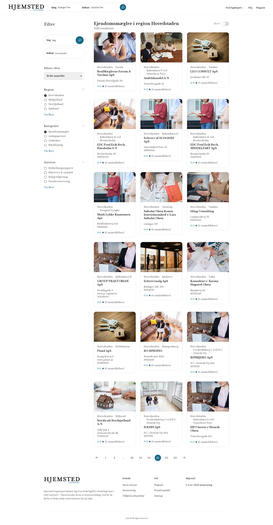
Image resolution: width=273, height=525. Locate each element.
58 (131, 457)
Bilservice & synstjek (61, 172)
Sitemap (158, 496)
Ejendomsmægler (59, 131)
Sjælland (54, 108)
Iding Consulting (202, 211)
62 (166, 457)
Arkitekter (55, 140)
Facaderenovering (59, 181)
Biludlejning (56, 145)
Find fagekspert (234, 7)
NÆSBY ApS (152, 427)
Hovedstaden (56, 95)
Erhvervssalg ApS (156, 281)
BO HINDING (153, 350)
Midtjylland (55, 99)
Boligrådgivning (58, 176)
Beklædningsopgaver (61, 168)
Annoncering (129, 490)
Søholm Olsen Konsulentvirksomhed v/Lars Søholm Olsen (160, 215)
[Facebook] (188, 494)
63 (175, 457)
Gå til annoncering (203, 485)
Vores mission (130, 485)
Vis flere (49, 114)
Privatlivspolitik (162, 490)
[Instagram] (195, 494)
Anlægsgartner (57, 136)
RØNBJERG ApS (201, 357)
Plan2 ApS (104, 350)
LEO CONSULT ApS (204, 71)
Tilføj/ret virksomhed (133, 496)
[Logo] (26, 7)
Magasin (260, 7)
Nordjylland (56, 104)
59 (140, 457)
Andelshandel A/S (156, 78)
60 (149, 457)
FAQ (250, 7)
